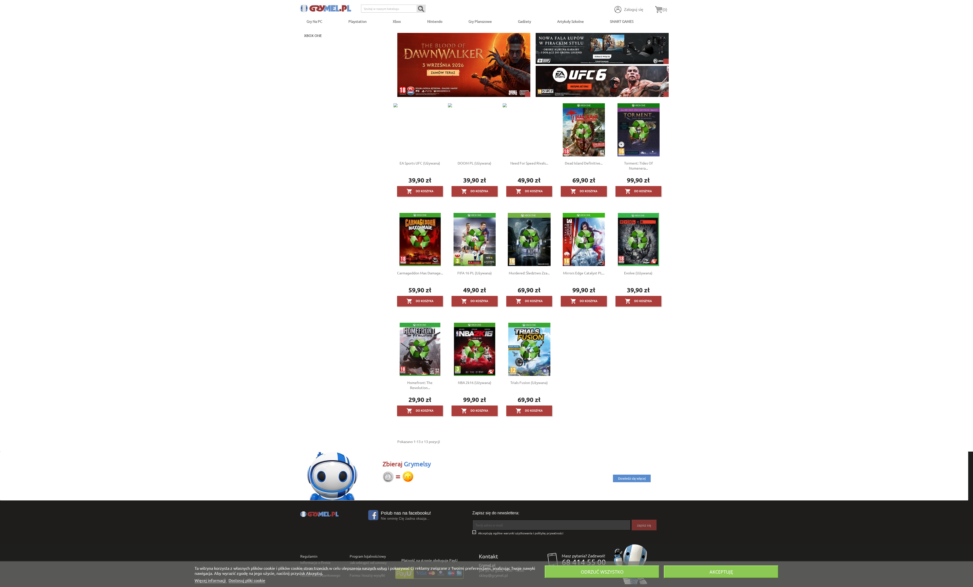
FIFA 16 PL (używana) (474, 273)
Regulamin (308, 556)
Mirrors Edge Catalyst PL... (583, 273)
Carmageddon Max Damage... (420, 273)
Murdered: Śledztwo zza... (529, 273)
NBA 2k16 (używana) (474, 382)
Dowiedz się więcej (632, 478)
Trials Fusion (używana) (529, 382)
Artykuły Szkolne (570, 21)
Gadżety (524, 21)
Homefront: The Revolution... (420, 385)
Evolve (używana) (638, 273)
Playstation (357, 21)
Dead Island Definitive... (584, 163)
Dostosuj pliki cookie (247, 580)
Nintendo (434, 21)
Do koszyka (419, 191)
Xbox (397, 21)
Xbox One (313, 35)
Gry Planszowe (480, 21)
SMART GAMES (621, 21)
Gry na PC (314, 21)
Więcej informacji (211, 580)
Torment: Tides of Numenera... (638, 165)
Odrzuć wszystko (602, 572)
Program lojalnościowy (368, 556)
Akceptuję (721, 572)
